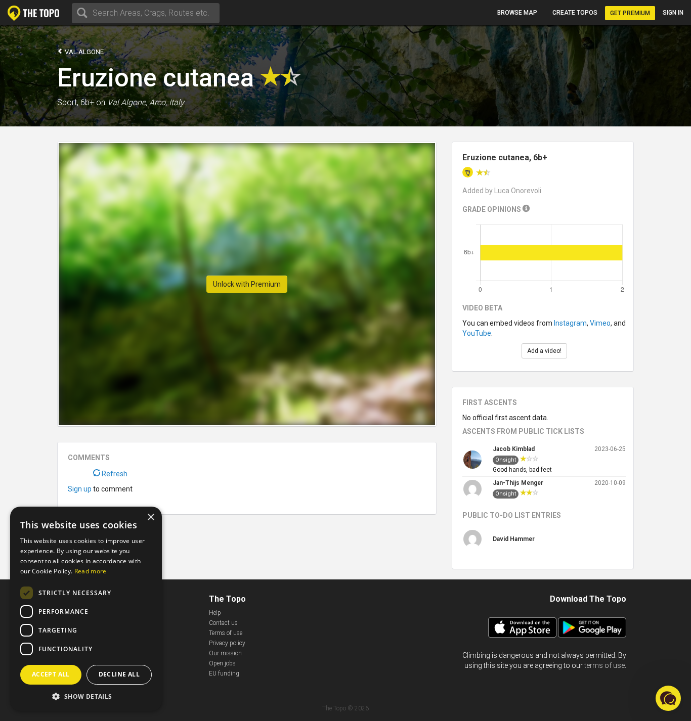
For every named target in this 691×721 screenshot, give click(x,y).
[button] (86, 696)
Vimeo (600, 323)
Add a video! (544, 350)
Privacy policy (227, 643)
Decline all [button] (119, 674)
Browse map (517, 12)
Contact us (223, 622)
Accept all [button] (51, 674)
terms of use (604, 665)
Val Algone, (127, 102)
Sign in (673, 12)
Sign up (80, 489)
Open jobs (222, 663)
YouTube (476, 333)
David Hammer (514, 539)
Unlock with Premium (247, 284)
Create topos (574, 12)
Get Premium (630, 13)
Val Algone (83, 52)
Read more (90, 571)
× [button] (150, 517)
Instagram (570, 323)
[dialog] (86, 609)
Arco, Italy (166, 102)
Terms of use (225, 633)
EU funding (224, 673)
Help (215, 612)
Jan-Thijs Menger (518, 482)
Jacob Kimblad (514, 449)
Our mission (225, 653)
